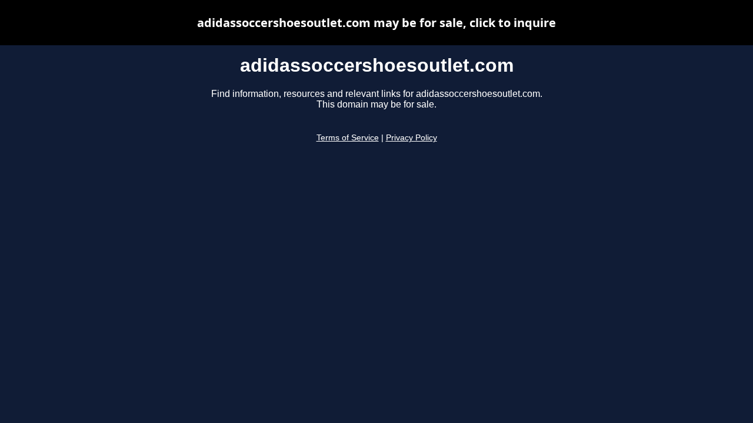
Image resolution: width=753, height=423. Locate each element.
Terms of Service (347, 137)
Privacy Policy (411, 137)
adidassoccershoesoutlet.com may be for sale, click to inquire (376, 23)
